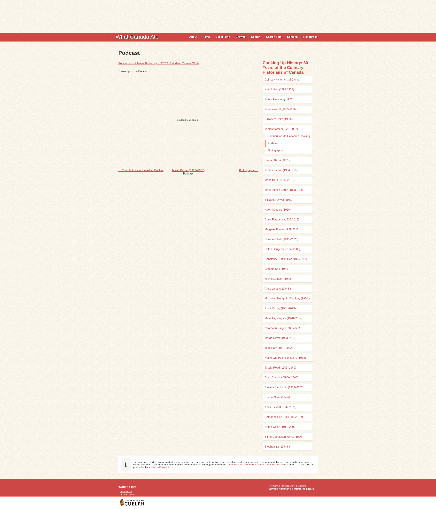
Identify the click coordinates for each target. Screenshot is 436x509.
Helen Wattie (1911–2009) (280, 426)
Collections (222, 36)
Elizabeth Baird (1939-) (279, 119)
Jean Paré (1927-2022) (279, 347)
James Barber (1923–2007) (188, 170)
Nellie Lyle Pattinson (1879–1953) (285, 357)
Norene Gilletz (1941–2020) (281, 239)
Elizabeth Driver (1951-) (279, 199)
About (193, 36)
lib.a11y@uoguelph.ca (162, 467)
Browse (241, 36)
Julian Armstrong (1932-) (279, 99)
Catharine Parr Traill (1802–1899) (285, 417)
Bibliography (275, 150)
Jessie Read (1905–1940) (280, 367)
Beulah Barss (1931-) (277, 160)
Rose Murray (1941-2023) (280, 308)
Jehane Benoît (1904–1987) (281, 170)
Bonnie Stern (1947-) (277, 397)
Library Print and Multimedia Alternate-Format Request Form (256, 464)
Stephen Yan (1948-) (277, 446)
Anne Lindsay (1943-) (278, 288)
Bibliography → (248, 170)
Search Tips (274, 36)
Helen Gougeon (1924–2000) (282, 249)
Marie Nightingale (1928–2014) (283, 318)
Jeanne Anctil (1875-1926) (281, 109)
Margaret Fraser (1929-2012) (282, 229)
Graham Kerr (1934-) (277, 268)
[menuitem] (193, 37)
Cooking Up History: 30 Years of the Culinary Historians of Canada (285, 67)
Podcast (273, 143)
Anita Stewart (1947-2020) (280, 407)
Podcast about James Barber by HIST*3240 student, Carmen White (158, 63)
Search (255, 36)
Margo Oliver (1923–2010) (280, 338)
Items (206, 36)
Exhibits (292, 36)
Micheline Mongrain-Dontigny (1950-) (287, 298)
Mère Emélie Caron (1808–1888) (284, 189)
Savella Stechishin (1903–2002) (284, 387)
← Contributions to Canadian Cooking (141, 170)
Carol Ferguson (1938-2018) (282, 219)
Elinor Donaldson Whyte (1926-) (284, 436)
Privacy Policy (127, 494)
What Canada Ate (137, 37)
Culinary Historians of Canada (283, 79)
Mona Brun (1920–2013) (279, 180)
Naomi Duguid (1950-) (278, 209)
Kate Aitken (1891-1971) (279, 89)
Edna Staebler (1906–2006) (281, 377)
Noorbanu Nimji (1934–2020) (282, 328)
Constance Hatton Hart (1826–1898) (286, 259)
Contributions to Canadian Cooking (288, 136)
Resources (310, 36)
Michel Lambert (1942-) (279, 278)
